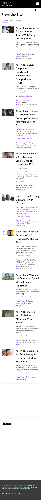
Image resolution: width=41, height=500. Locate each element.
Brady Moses (25, 336)
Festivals (20, 268)
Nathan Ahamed (26, 96)
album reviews (21, 56)
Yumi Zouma (31, 264)
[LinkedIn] (18, 493)
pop (18, 100)
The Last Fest (29, 262)
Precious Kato (25, 217)
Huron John (35, 221)
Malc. (23, 181)
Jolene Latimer (26, 139)
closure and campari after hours (27, 104)
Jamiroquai (28, 266)
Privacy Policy (25, 487)
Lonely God (21, 225)
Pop (18, 221)
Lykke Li (19, 266)
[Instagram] (3, 493)
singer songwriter (22, 143)
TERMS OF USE (31, 485)
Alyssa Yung (25, 373)
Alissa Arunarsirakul (27, 297)
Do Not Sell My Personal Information (10, 488)
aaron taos (30, 54)
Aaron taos (20, 305)
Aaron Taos (20, 188)
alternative (30, 301)
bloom (19, 344)
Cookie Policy (33, 487)
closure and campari (24, 147)
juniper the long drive (24, 58)
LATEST (5, 20)
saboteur (28, 303)
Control (29, 223)
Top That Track (31, 260)
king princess (31, 340)
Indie (18, 185)
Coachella (28, 268)
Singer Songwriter (28, 185)
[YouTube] (9, 493)
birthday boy (31, 342)
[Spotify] (12, 493)
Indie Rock (25, 221)
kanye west (21, 260)
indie (23, 54)
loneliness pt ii (21, 190)
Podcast (19, 262)
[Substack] (15, 493)
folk (18, 54)
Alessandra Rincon (27, 50)
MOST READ (16, 20)
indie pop (20, 303)
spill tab (29, 188)
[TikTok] (6, 493)
